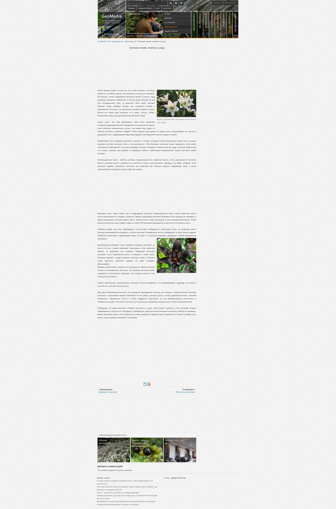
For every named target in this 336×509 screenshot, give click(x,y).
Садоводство (134, 14)
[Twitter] (145, 384)
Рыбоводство (224, 20)
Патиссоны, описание (185, 392)
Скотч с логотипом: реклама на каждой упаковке (118, 493)
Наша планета (212, 20)
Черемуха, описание (108, 392)
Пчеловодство (218, 20)
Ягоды (167, 14)
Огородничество (194, 22)
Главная (131, 8)
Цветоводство (170, 27)
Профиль (218, 3)
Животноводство (235, 22)
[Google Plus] (148, 384)
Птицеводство (230, 20)
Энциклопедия (145, 8)
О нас (157, 8)
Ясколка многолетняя (105, 441)
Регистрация (231, 3)
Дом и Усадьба (206, 20)
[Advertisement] (147, 69)
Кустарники (169, 23)
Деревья (168, 18)
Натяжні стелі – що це (174, 441)
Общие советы (171, 31)
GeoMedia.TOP (104, 41)
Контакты (167, 8)
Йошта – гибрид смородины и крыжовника (139, 443)
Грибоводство (200, 20)
